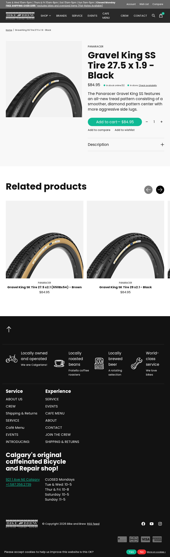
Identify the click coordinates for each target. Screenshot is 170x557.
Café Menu (15, 427)
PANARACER (95, 46)
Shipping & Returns (21, 413)
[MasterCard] (133, 541)
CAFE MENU (106, 16)
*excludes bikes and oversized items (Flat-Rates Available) (54, 5)
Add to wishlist (125, 130)
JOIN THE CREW (58, 434)
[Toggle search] (153, 15)
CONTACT (140, 16)
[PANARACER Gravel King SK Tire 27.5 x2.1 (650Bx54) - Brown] (44, 239)
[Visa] (145, 541)
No (142, 552)
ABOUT (51, 420)
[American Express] (157, 541)
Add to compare (99, 130)
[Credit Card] (122, 541)
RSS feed (93, 524)
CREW (124, 16)
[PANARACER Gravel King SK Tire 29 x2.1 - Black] (125, 239)
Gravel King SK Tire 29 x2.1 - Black (125, 287)
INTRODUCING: (18, 441)
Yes (131, 552)
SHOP (44, 16)
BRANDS (61, 16)
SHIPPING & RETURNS (62, 441)
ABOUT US (14, 399)
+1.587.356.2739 (18, 484)
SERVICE (77, 16)
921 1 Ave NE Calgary (23, 479)
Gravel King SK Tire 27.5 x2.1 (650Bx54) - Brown (44, 287)
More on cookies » (156, 552)
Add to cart (115, 122)
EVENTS (92, 16)
